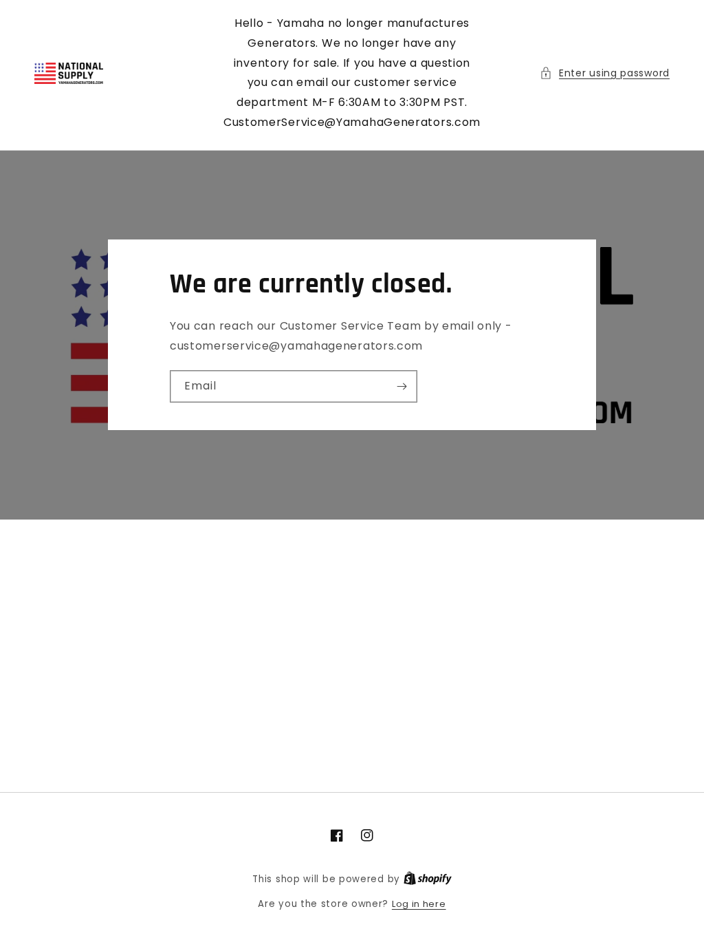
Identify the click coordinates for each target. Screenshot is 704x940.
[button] (605, 73)
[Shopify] (428, 879)
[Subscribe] (401, 386)
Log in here (419, 903)
